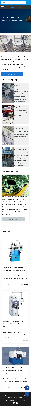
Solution (7, 20)
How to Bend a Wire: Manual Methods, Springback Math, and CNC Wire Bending (14, 370)
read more (24, 284)
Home (3, 20)
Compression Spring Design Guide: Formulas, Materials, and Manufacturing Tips (15, 323)
